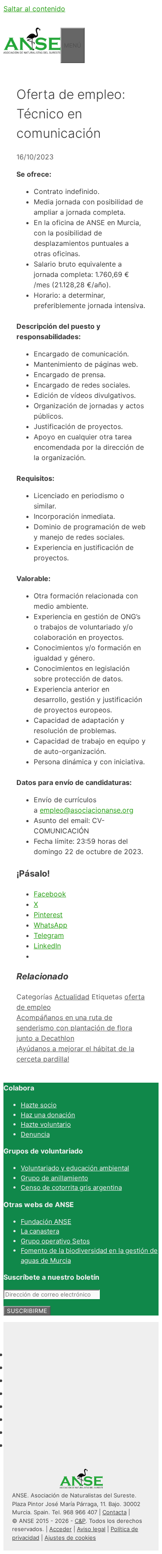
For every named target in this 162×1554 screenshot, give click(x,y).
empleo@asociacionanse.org (86, 810)
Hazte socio (39, 1105)
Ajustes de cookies (70, 1537)
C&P (80, 1520)
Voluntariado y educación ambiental (75, 1168)
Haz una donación (48, 1115)
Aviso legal (91, 1528)
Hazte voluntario (46, 1124)
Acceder (60, 1528)
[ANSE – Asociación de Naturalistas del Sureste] (31, 58)
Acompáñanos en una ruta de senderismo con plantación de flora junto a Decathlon (74, 1027)
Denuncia (35, 1134)
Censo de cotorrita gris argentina (71, 1187)
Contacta (114, 1512)
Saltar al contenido (34, 8)
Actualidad (71, 996)
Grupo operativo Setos (55, 1241)
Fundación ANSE (46, 1221)
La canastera (40, 1231)
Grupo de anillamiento (54, 1178)
